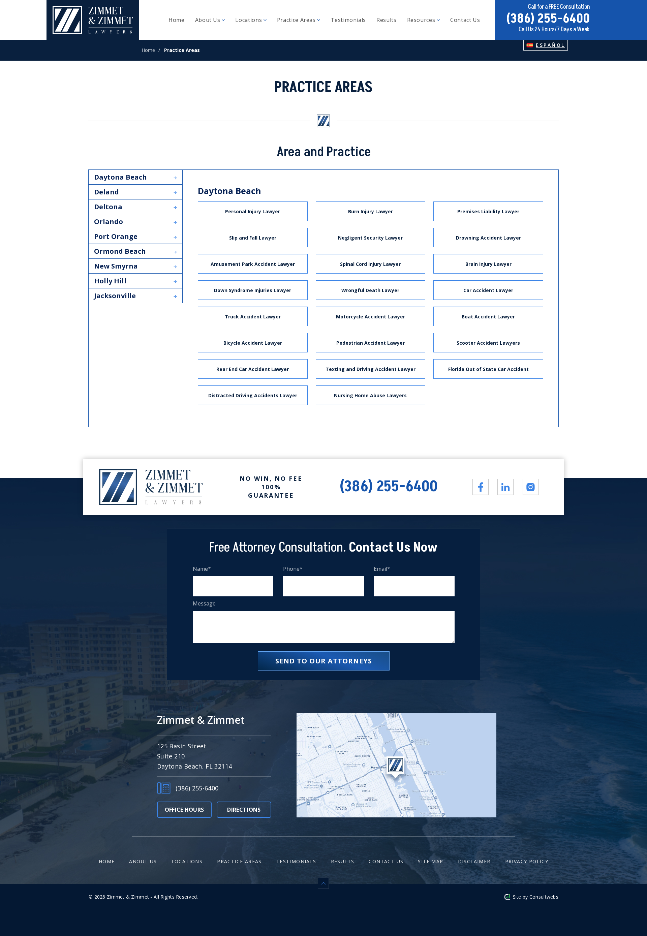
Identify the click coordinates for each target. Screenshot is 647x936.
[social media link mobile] (480, 487)
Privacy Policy (527, 861)
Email (382, 568)
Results (386, 20)
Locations (249, 20)
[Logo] (93, 20)
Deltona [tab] (108, 206)
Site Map (430, 861)
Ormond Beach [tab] (120, 251)
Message (204, 603)
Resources (422, 20)
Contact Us (465, 20)
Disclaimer (474, 861)
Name (202, 568)
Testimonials (348, 20)
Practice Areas (297, 20)
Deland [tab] (106, 191)
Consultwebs (543, 897)
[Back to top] (323, 883)
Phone (293, 568)
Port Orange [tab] (115, 236)
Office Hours (184, 809)
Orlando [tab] (108, 221)
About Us (208, 20)
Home (176, 20)
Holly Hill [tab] (110, 280)
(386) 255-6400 (548, 18)
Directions (243, 809)
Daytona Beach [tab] (120, 177)
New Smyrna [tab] (116, 266)
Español (550, 45)
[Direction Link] (396, 765)
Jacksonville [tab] (115, 295)
